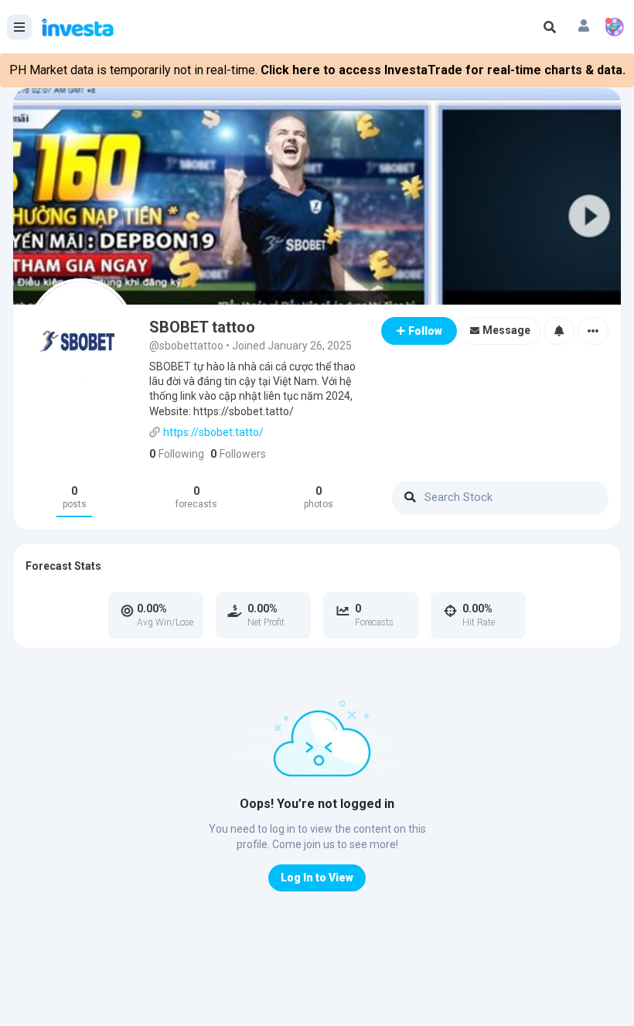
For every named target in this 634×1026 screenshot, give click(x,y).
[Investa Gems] (614, 27)
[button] (583, 27)
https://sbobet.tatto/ (213, 432)
